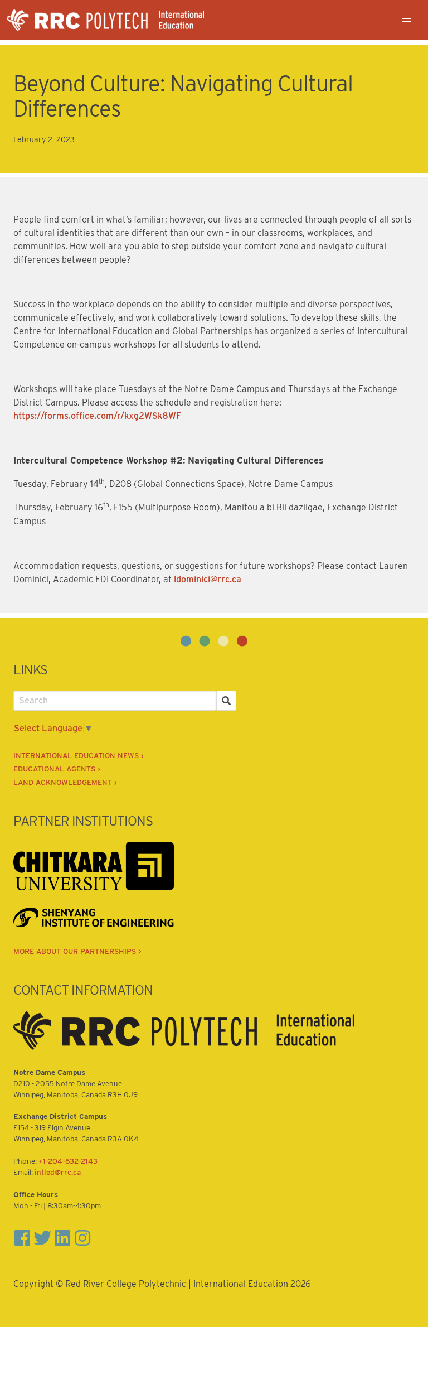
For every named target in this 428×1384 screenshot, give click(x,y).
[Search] (226, 701)
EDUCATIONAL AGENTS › (56, 768)
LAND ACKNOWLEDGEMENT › (65, 782)
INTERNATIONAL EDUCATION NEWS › (78, 755)
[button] (406, 18)
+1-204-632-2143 (68, 1160)
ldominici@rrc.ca (207, 579)
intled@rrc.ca (58, 1172)
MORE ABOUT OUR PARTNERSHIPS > (77, 951)
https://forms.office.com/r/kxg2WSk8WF (97, 416)
